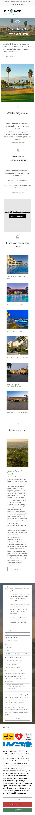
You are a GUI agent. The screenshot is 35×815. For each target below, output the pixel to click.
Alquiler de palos (19, 678)
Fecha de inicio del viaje (13, 657)
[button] (17, 56)
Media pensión (20, 676)
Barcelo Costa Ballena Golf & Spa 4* (17, 277)
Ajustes (17, 799)
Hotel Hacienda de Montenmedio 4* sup (14, 385)
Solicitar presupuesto (17, 143)
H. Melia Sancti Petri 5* (14, 305)
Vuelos (8, 674)
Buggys (8, 678)
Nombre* (8, 631)
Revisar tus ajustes (17, 216)
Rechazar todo (17, 804)
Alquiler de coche (19, 674)
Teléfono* (8, 644)
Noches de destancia (12, 664)
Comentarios (9, 682)
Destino (7, 651)
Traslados (9, 676)
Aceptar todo (17, 810)
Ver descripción (11, 56)
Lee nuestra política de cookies (14, 793)
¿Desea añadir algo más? (13, 671)
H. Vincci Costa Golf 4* (15, 331)
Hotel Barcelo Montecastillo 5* (17, 358)
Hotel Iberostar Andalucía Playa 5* (17, 413)
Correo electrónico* (11, 637)
